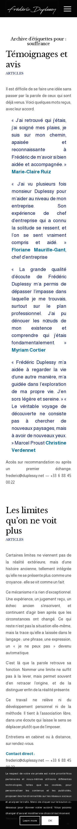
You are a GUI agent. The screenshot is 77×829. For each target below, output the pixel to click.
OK (50, 820)
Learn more (30, 820)
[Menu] (65, 8)
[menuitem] (65, 8)
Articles (14, 73)
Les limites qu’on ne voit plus (31, 520)
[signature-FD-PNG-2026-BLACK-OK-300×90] (32, 8)
